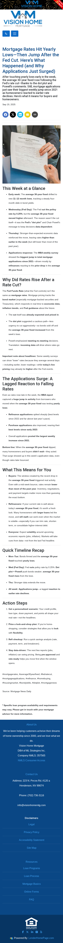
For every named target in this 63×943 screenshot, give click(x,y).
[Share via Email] (27, 114)
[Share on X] (13, 114)
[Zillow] (37, 932)
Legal (31, 824)
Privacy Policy (31, 832)
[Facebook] (23, 932)
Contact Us (32, 774)
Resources (31, 861)
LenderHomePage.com (41, 938)
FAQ (31, 899)
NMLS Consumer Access (31, 760)
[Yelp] (41, 932)
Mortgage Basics (31, 884)
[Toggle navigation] (14, 34)
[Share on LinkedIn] (20, 114)
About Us (31, 724)
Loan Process (31, 876)
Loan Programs (31, 868)
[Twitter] (27, 932)
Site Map (31, 848)
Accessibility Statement (31, 840)
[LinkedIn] (32, 932)
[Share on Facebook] (5, 114)
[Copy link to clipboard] (35, 114)
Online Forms (31, 891)
